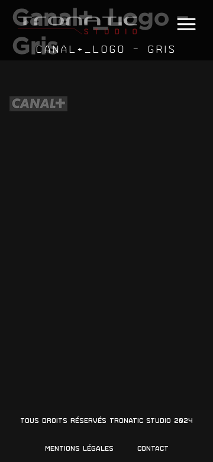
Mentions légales (79, 448)
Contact (153, 448)
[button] (186, 24)
